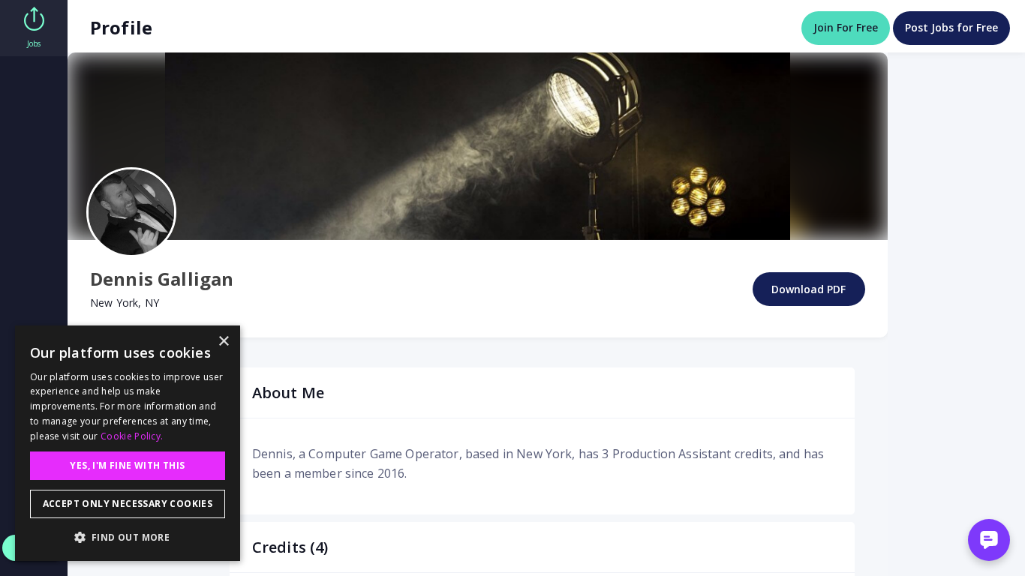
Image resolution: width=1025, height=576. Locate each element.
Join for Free (845, 27)
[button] (127, 537)
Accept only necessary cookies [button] (128, 503)
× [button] (223, 341)
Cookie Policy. (132, 436)
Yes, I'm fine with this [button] (127, 465)
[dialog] (127, 443)
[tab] (34, 28)
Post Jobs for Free (951, 27)
